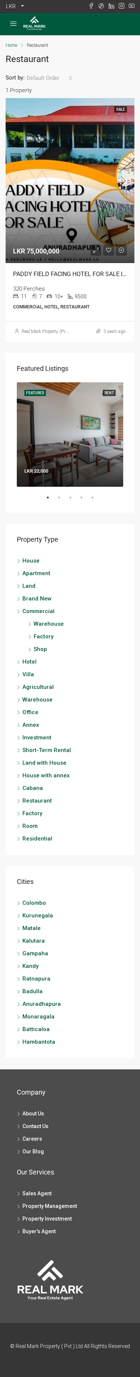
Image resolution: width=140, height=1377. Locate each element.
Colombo (34, 903)
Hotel (29, 661)
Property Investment (47, 1219)
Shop (40, 649)
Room (30, 826)
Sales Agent (37, 1193)
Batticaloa (36, 1029)
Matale (31, 928)
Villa (28, 674)
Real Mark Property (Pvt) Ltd (49, 331)
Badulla (32, 991)
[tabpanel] (70, 434)
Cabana (32, 788)
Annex (30, 725)
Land (28, 586)
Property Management (49, 1206)
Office (30, 712)
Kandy (30, 966)
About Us (33, 1114)
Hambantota (38, 1042)
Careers (32, 1139)
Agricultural (38, 687)
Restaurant (37, 800)
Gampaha (35, 953)
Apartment (36, 573)
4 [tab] (85, 500)
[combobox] (49, 78)
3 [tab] (74, 500)
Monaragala (38, 1016)
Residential (37, 838)
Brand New (37, 598)
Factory (43, 636)
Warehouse (49, 624)
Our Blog (33, 1151)
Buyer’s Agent (39, 1231)
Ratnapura (36, 978)
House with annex (46, 775)
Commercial (38, 611)
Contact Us (35, 1126)
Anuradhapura (41, 1004)
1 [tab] (51, 500)
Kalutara (33, 940)
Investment (37, 737)
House (31, 560)
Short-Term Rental (46, 750)
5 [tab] (96, 500)
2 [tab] (62, 500)
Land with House (44, 762)
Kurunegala (37, 915)
